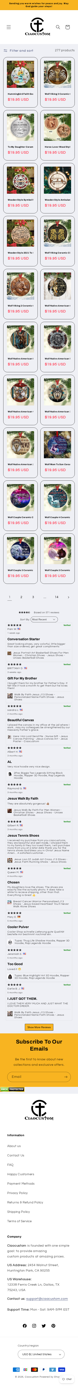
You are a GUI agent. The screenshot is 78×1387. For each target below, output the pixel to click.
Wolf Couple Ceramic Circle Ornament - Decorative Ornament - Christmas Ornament (20, 517)
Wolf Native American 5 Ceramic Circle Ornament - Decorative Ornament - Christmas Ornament (57, 358)
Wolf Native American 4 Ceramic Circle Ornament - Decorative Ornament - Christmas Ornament (20, 411)
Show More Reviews (39, 1027)
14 (56, 597)
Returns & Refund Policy (25, 1202)
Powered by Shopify (51, 1377)
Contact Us (15, 1155)
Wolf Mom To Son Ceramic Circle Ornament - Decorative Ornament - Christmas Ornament (57, 464)
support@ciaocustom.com (47, 1298)
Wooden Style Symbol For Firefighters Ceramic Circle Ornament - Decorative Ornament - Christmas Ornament (20, 200)
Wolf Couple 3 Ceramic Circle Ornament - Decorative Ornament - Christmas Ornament (20, 570)
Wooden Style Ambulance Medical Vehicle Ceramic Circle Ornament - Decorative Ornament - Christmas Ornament (57, 200)
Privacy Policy (17, 1193)
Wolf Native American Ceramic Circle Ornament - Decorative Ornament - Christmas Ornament (57, 305)
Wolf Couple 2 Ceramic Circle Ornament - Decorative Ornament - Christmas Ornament (57, 570)
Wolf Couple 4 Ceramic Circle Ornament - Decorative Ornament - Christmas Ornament (57, 517)
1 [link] (10, 597)
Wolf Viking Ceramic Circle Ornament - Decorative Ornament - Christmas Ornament (57, 253)
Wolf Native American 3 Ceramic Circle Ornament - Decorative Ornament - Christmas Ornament (57, 411)
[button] (9, 27)
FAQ (10, 1165)
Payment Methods (21, 1183)
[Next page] (68, 597)
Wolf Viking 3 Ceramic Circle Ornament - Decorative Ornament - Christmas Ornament (57, 94)
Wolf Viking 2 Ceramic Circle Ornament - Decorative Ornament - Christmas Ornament (20, 305)
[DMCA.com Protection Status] (12, 1091)
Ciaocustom (32, 1377)
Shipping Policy (18, 1212)
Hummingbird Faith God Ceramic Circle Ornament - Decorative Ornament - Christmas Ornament (20, 94)
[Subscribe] (66, 1077)
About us (14, 1146)
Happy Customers (20, 1174)
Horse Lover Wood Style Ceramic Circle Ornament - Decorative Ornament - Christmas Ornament (57, 147)
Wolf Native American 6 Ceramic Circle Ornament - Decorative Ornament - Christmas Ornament (20, 358)
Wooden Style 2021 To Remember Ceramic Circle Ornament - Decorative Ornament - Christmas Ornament (20, 253)
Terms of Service (19, 1221)
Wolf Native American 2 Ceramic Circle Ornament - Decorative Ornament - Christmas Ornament (20, 464)
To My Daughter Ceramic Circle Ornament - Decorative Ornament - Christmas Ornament (20, 147)
